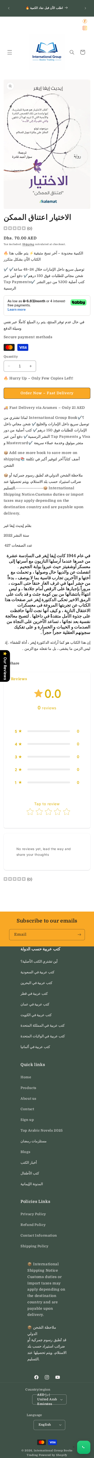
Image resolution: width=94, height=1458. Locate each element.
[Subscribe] (79, 934)
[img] (15, 228)
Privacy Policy (33, 1214)
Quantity (11, 356)
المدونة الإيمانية (32, 1184)
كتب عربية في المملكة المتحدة (43, 1026)
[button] (9, 52)
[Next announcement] (85, 8)
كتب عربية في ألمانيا (35, 1047)
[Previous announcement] (9, 8)
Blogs (25, 1152)
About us (29, 1099)
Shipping (28, 244)
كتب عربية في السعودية (37, 972)
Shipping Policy (34, 1246)
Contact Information (39, 1236)
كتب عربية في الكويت (36, 1015)
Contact (27, 1109)
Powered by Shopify (53, 1455)
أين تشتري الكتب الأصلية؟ (39, 961)
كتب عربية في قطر (34, 994)
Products (29, 1088)
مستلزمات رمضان (34, 1141)
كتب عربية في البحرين (36, 983)
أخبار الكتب (29, 1163)
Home (26, 1077)
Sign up (27, 1120)
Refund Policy (33, 1225)
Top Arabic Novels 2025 (42, 1131)
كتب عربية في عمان (35, 1004)
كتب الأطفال (30, 1173)
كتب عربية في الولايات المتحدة (43, 1036)
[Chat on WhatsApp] (83, 1447)
